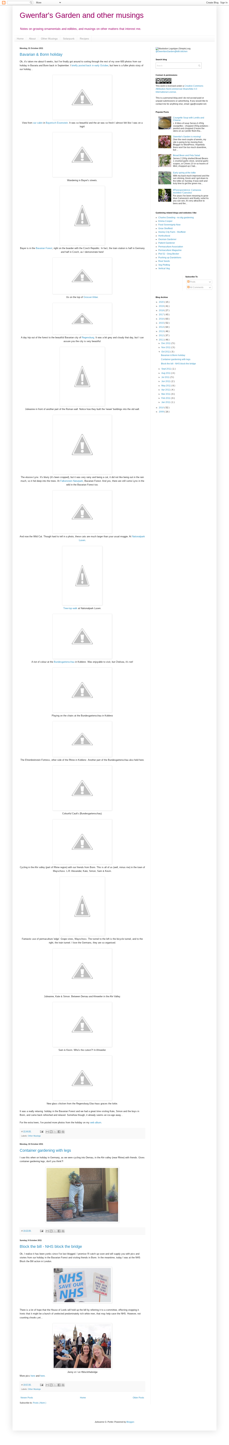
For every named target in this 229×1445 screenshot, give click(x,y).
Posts (192, 282)
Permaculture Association (170, 246)
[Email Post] (41, 1131)
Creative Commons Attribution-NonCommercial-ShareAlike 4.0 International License (179, 89)
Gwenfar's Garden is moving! (187, 136)
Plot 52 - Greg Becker (168, 254)
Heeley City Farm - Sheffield (172, 232)
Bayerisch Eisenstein (57, 122)
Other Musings (49, 38)
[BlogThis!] (51, 1131)
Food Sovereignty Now (169, 224)
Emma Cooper (165, 221)
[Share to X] (55, 1131)
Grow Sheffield (165, 228)
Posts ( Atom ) (39, 1403)
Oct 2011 (165, 351)
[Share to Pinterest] (63, 1131)
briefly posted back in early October (90, 65)
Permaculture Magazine (170, 250)
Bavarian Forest (44, 248)
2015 (161, 323)
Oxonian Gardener (167, 239)
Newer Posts (27, 1397)
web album (95, 1122)
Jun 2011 (166, 381)
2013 (161, 331)
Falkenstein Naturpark (71, 481)
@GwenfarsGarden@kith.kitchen (171, 51)
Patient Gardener (166, 243)
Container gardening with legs (45, 1150)
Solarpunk (68, 38)
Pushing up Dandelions (169, 257)
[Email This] (47, 1131)
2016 (161, 319)
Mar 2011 (166, 394)
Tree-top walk (70, 608)
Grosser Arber (91, 297)
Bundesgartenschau (64, 662)
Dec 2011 (166, 343)
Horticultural (164, 236)
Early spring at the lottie (184, 172)
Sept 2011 (166, 369)
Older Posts (138, 1397)
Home (20, 38)
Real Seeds (164, 261)
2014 (161, 327)
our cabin (38, 122)
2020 (161, 302)
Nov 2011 (166, 347)
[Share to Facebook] (59, 1131)
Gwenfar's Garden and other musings (82, 15)
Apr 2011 (166, 389)
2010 (161, 407)
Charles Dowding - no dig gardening (176, 217)
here (33, 1375)
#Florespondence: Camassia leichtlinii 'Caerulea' (187, 191)
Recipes (84, 38)
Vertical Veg (164, 268)
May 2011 (166, 385)
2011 (161, 339)
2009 (161, 411)
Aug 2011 (166, 373)
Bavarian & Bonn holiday (41, 54)
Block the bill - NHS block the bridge (51, 1246)
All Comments (196, 287)
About (32, 38)
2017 (161, 314)
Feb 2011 (166, 398)
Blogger (130, 1422)
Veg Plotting (164, 265)
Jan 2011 (166, 402)
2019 (161, 306)
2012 (161, 335)
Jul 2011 (165, 377)
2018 (161, 310)
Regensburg (88, 337)
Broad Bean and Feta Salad (186, 155)
